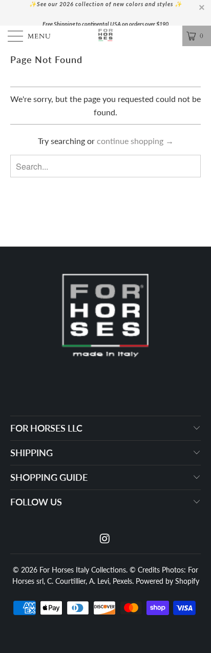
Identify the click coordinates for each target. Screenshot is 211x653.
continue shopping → (135, 141)
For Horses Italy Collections (82, 569)
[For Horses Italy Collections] (105, 36)
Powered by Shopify (167, 581)
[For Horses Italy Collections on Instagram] (105, 538)
